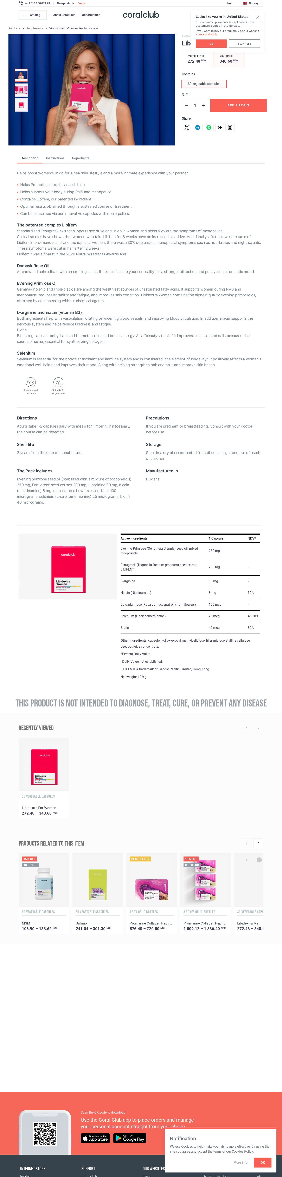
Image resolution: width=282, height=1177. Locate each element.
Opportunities (91, 14)
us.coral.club (208, 34)
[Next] (258, 843)
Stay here (244, 43)
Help (230, 3)
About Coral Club (64, 15)
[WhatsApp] (208, 127)
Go (211, 43)
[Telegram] (197, 127)
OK (263, 1163)
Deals (81, 3)
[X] (186, 127)
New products (65, 3)
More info (240, 1162)
